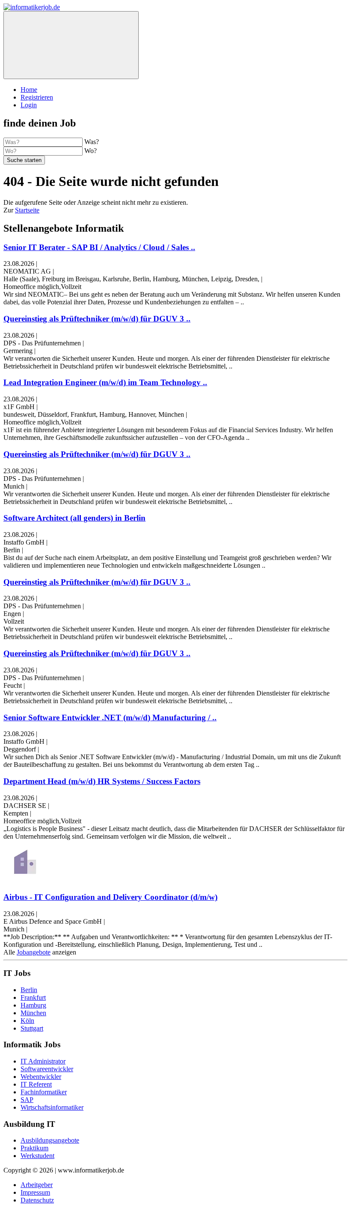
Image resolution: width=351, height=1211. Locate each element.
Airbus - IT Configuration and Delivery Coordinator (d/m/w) (110, 897)
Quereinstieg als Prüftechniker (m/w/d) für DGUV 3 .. (96, 318)
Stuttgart (32, 1028)
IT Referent (36, 1084)
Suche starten (24, 160)
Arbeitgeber (37, 1184)
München (33, 1013)
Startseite (27, 210)
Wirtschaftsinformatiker (52, 1107)
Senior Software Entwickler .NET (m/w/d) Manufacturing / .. (110, 717)
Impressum (35, 1192)
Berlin (29, 989)
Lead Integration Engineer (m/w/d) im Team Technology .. (105, 382)
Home (29, 89)
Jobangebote (34, 952)
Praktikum (34, 1148)
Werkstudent (37, 1155)
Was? (91, 141)
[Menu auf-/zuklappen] (71, 45)
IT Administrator (43, 1061)
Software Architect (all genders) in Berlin (74, 517)
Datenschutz (37, 1200)
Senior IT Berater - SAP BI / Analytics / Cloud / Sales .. (99, 247)
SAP (27, 1099)
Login (29, 105)
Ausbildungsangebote (50, 1140)
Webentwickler (41, 1076)
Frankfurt (33, 997)
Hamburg (33, 1005)
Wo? (90, 150)
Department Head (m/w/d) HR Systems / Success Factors (101, 781)
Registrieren (37, 97)
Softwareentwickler (47, 1069)
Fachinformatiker (44, 1092)
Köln (27, 1020)
